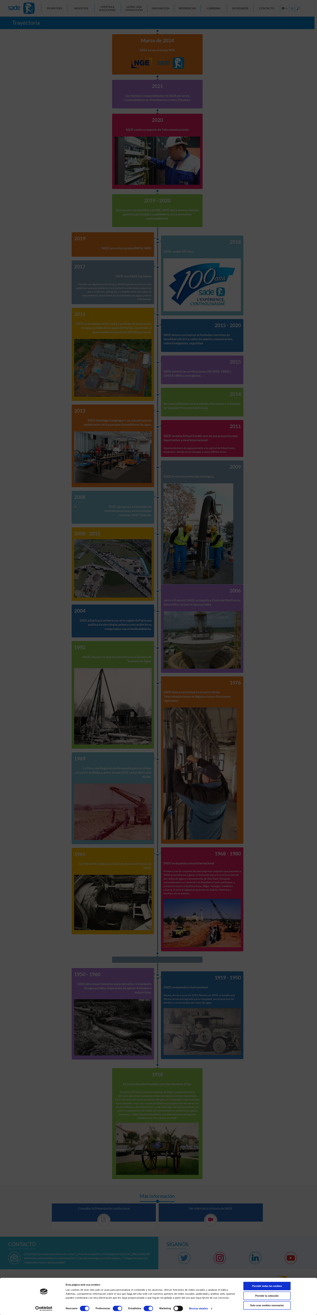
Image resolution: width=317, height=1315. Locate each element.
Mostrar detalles (198, 1308)
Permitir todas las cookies (267, 1286)
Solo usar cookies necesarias (267, 1305)
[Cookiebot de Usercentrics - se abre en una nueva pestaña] (43, 1308)
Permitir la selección (267, 1295)
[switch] (117, 1308)
